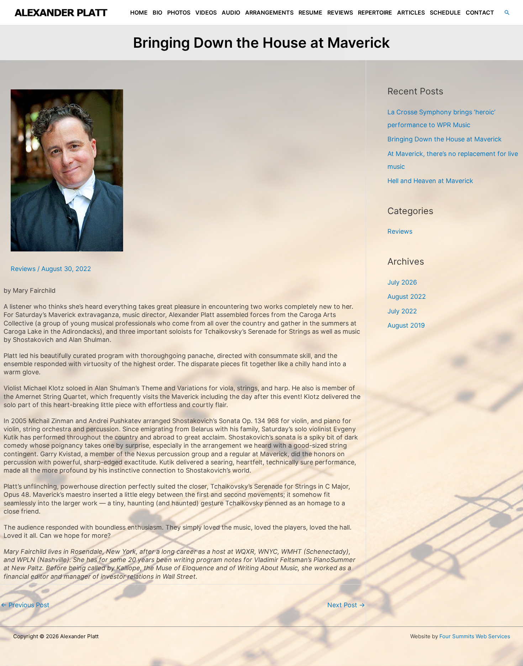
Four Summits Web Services (474, 636)
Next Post (346, 605)
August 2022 (406, 296)
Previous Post (25, 605)
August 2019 (406, 325)
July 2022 (402, 311)
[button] (507, 12)
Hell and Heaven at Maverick (430, 180)
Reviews (23, 268)
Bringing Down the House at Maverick (444, 139)
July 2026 (402, 282)
